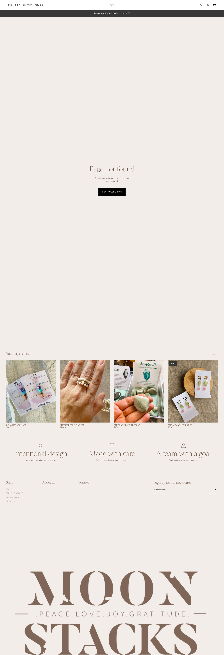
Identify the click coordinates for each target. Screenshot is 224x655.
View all (215, 354)
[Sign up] (215, 490)
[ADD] (51, 418)
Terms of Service (14, 493)
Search (9, 489)
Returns (10, 501)
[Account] (207, 5)
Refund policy (13, 497)
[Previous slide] (10, 391)
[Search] (201, 5)
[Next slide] (51, 391)
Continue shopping (112, 192)
